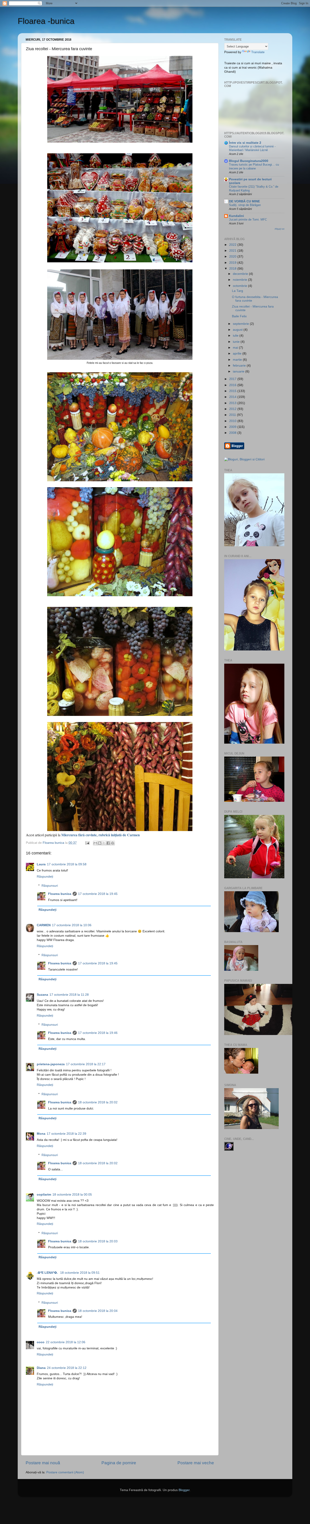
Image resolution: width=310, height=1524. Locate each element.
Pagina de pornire (118, 1462)
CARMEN (44, 925)
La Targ (237, 291)
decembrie (241, 274)
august (238, 329)
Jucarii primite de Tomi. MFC (248, 219)
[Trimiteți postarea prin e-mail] (87, 842)
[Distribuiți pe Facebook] (108, 843)
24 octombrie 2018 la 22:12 (66, 1368)
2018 (233, 268)
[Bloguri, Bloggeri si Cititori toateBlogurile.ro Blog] (244, 459)
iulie (236, 335)
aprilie (237, 353)
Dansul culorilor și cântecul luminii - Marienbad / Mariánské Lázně (252, 148)
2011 (233, 415)
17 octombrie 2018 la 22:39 (66, 1133)
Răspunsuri (50, 885)
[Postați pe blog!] (99, 843)
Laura (41, 864)
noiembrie (240, 279)
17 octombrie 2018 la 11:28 (69, 994)
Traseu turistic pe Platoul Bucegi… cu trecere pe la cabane (254, 166)
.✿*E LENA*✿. (48, 1272)
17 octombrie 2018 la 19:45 (98, 894)
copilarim (44, 1194)
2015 (233, 391)
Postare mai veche (195, 1462)
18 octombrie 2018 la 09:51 (80, 1272)
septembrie (241, 323)
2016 (233, 385)
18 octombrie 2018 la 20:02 (98, 1102)
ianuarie (239, 371)
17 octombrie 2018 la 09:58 (66, 864)
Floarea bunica (59, 894)
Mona (41, 1133)
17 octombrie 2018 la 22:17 (86, 1064)
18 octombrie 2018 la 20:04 (98, 1311)
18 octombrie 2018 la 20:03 (98, 1241)
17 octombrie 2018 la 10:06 (71, 925)
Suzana (42, 994)
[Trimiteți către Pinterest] (112, 843)
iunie (237, 341)
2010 (233, 421)
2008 (233, 432)
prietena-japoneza (51, 1064)
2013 (233, 403)
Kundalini (236, 216)
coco (40, 1342)
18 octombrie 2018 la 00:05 (72, 1194)
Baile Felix (239, 316)
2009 (233, 427)
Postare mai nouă (43, 1462)
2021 (233, 250)
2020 (233, 256)
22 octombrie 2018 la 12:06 (65, 1342)
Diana (41, 1368)
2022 (233, 244)
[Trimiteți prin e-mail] (95, 843)
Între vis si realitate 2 (245, 142)
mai (236, 347)
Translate (258, 52)
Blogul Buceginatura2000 (248, 161)
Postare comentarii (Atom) (65, 1472)
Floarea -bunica (46, 21)
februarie (240, 365)
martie (238, 359)
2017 (233, 379)
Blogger (184, 1490)
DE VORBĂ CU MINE (244, 201)
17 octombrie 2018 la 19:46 (98, 1033)
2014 (233, 397)
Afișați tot (279, 229)
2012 (233, 409)
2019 (233, 262)
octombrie (240, 286)
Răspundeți (45, 876)
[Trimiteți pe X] (104, 843)
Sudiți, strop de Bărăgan (245, 205)
